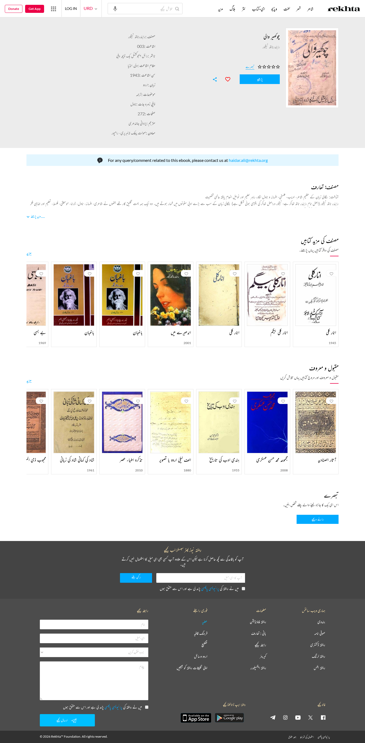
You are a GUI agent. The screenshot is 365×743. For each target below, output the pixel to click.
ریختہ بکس (319, 668)
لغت (287, 9)
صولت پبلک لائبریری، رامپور (129, 132)
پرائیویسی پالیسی (210, 588)
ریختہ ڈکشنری (317, 645)
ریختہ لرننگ (318, 656)
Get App (35, 9)
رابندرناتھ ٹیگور (136, 36)
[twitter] (310, 717)
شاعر (310, 9)
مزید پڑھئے (36, 216)
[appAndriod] (229, 718)
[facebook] (323, 717)
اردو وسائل (200, 656)
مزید (29, 252)
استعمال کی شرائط (307, 737)
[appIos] (196, 718)
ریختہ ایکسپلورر (258, 668)
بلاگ (232, 9)
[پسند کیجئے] (225, 78)
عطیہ (204, 622)
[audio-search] (115, 8)
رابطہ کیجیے (260, 645)
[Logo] (344, 9)
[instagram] (285, 717)
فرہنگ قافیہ (200, 633)
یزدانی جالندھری (137, 123)
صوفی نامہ (319, 633)
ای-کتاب (258, 9)
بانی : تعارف (258, 633)
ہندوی (321, 622)
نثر (244, 9)
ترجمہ (138, 94)
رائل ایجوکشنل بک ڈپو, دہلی (132, 55)
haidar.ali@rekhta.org (248, 160)
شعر (298, 9)
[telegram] (273, 717)
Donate (13, 9)
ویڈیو (274, 9)
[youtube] (298, 717)
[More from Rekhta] (53, 8)
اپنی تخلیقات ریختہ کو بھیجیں (192, 668)
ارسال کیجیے (62, 720)
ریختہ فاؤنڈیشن (258, 622)
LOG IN (71, 8)
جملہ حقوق (292, 737)
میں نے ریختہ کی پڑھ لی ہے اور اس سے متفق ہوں (199, 588)
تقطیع (204, 645)
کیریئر (263, 656)
